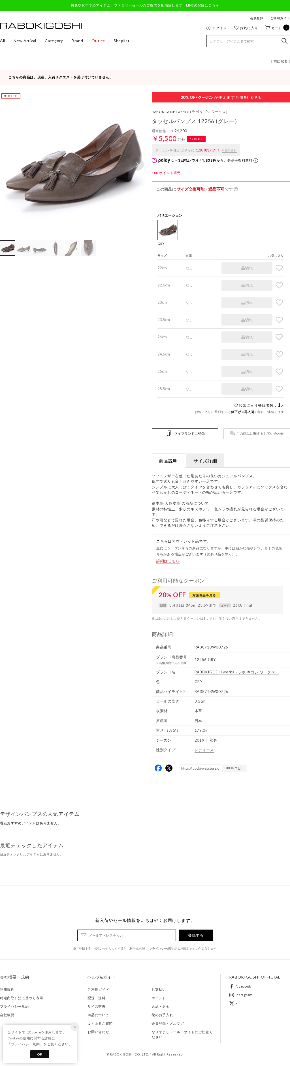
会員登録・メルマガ (168, 1023)
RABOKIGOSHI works (190, 112)
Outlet (98, 40)
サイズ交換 (97, 1006)
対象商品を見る (204, 595)
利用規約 (135, 948)
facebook (243, 986)
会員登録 (256, 18)
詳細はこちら (168, 560)
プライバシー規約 (161, 948)
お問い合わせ (98, 1032)
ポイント (159, 998)
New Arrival (25, 40)
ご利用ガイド (280, 18)
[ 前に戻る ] (280, 61)
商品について (98, 1015)
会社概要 (7, 1015)
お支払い (159, 989)
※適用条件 (229, 150)
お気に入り (249, 27)
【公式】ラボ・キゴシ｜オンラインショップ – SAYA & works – (41, 26)
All (2, 40)
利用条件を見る (248, 97)
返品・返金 (161, 1006)
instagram (244, 995)
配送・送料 (97, 998)
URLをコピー (234, 768)
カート (279, 27)
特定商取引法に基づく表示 (21, 998)
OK (39, 1054)
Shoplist (122, 40)
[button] (137, 164)
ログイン (219, 27)
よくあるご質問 (100, 1023)
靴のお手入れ (162, 1015)
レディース (204, 750)
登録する (195, 935)
